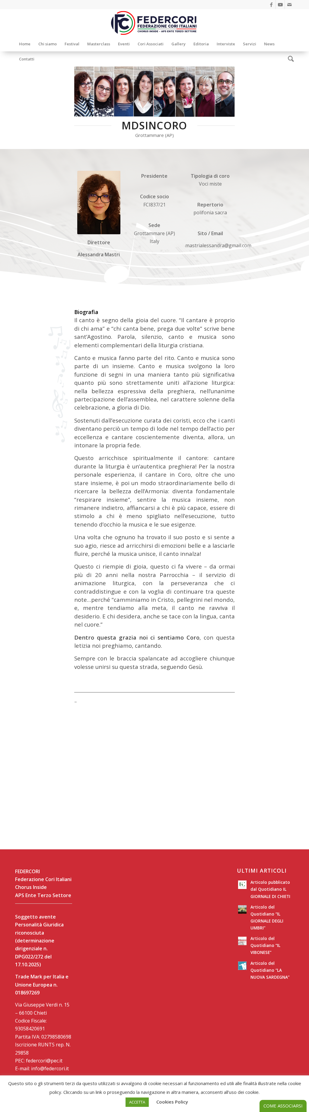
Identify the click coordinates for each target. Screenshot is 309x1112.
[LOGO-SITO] (154, 22)
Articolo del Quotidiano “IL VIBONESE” (265, 945)
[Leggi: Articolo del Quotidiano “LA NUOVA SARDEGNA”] (242, 965)
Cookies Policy (172, 1102)
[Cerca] (289, 58)
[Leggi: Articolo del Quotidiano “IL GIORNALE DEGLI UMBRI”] (242, 909)
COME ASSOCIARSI (283, 1106)
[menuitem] (24, 43)
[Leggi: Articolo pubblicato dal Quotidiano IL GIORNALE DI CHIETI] (242, 884)
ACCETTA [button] (137, 1102)
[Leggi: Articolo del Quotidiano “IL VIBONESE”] (242, 940)
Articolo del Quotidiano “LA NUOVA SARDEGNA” (269, 970)
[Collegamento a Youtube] (280, 4)
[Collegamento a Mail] (289, 4)
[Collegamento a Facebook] (271, 4)
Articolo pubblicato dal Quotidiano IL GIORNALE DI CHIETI (270, 889)
